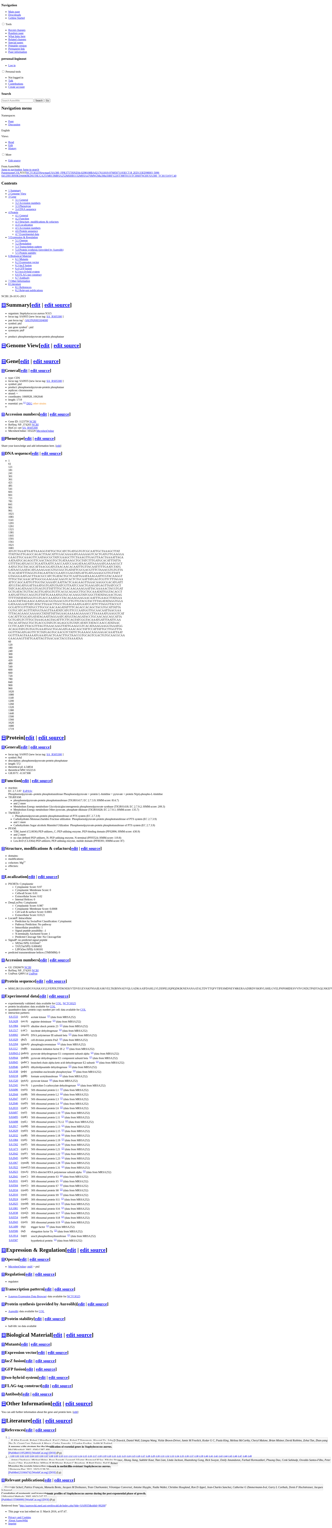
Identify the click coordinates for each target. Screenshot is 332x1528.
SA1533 (13, 1016)
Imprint (12, 1523)
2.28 (148, 1456)
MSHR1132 (72, 175)
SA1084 (13, 1139)
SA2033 (13, 1108)
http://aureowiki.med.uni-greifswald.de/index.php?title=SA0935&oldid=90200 (62, 1505)
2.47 (240, 1456)
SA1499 (13, 1226)
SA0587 (13, 1240)
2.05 (37, 1456)
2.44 (225, 1456)
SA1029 (13, 1039)
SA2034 (13, 1190)
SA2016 (13, 1194)
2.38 (196, 1456)
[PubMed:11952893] (19, 1452)
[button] (3, 24)
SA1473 (13, 1149)
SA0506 (13, 1231)
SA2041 (13, 1176)
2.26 (138, 1456)
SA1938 (13, 1071)
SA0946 (13, 1067)
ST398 (120, 175)
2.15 (85, 1456)
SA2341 (13, 1085)
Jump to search (31, 169)
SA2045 (13, 1158)
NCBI (32, 421)
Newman (44, 172)
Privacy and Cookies (19, 1517)
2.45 (230, 1456)
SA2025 (13, 1203)
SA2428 (13, 1021)
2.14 (80, 1456)
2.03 (27, 1456)
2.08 (51, 1456)
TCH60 (136, 175)
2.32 (167, 1456)
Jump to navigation (11, 169)
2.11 (66, 1456)
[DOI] (52, 1452)
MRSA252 (60, 175)
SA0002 (13, 1034)
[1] (24, 402)
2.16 (90, 1456)
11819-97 (107, 172)
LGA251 (42, 175)
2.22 (119, 1456)
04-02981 (82, 172)
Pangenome (7, 172)
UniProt (33, 973)
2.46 (235, 1456)
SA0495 (13, 1117)
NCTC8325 (32, 172)
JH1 (9, 175)
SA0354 (13, 1217)
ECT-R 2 (129, 172)
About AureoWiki (18, 1520)
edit (35, 305)
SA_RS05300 (54, 316)
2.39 (201, 1456)
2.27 (143, 1456)
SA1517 (13, 1030)
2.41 (211, 1456)
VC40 (173, 175)
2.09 (56, 1456)
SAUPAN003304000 (36, 320)
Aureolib (13, 1311)
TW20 (143, 175)
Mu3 (100, 175)
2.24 (129, 1456)
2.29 (153, 1456)
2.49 (250, 1456)
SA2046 (13, 1103)
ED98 (145, 172)
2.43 (221, 1456)
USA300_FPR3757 (60, 172)
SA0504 (13, 1185)
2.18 (100, 1456)
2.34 (177, 1456)
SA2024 (13, 1199)
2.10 (61, 1456)
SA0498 (13, 1121)
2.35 (182, 1456)
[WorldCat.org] (40, 1452)
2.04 (32, 1456)
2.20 (109, 1456)
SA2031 (13, 1181)
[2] (48, 1016)
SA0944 (13, 1057)
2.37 (192, 1456)
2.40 (206, 1456)
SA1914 (13, 1235)
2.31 (162, 1456)
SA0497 (13, 1112)
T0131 (128, 175)
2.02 (22, 1456)
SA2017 (13, 1126)
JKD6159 (32, 175)
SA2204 (13, 1044)
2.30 (158, 1456)
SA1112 (13, 1048)
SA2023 (13, 1171)
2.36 (187, 1456)
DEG (29, 403)
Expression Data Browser (27, 1296)
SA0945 (13, 1062)
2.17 (95, 1456)
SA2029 (13, 1130)
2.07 (46, 1456)
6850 (115, 172)
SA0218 (13, 1076)
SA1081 (13, 1208)
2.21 (114, 1456)
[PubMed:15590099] (12, 1499)
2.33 (172, 1456)
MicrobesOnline (45, 430)
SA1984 (13, 1025)
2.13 (75, 1456)
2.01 (17, 1456)
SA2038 (13, 1212)
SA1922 (13, 1167)
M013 (50, 175)
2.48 (245, 1456)
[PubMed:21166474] (19, 1472)
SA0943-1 (14, 1053)
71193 (121, 172)
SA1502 (13, 1144)
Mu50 (106, 175)
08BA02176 (95, 172)
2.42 (216, 1456)
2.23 (124, 1456)
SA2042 (13, 1153)
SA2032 (13, 1135)
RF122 (113, 175)
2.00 (12, 1456)
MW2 (94, 175)
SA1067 (13, 1162)
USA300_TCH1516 (158, 175)
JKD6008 (21, 175)
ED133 (138, 172)
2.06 (41, 1456)
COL (17, 172)
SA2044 (13, 1094)
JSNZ (74, 172)
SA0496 (13, 1089)
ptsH (30, 1266)
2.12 (70, 1456)
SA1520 (13, 1080)
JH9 (13, 175)
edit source (57, 305)
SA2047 (13, 1098)
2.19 (104, 1456)
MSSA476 (85, 175)
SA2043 (13, 1222)
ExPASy (27, 790)
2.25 (133, 1456)
